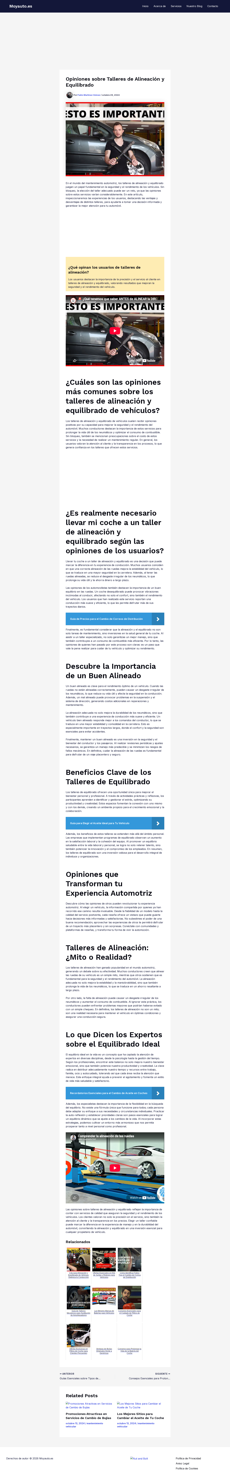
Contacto (212, 6)
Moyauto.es (20, 6)
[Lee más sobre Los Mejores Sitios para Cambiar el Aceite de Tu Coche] (140, 1405)
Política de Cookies (187, 1468)
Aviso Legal (182, 1463)
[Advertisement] (115, 36)
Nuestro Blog (194, 6)
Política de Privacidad (188, 1458)
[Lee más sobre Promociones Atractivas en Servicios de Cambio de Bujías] (89, 1405)
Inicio (145, 6)
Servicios (176, 6)
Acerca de (159, 6)
